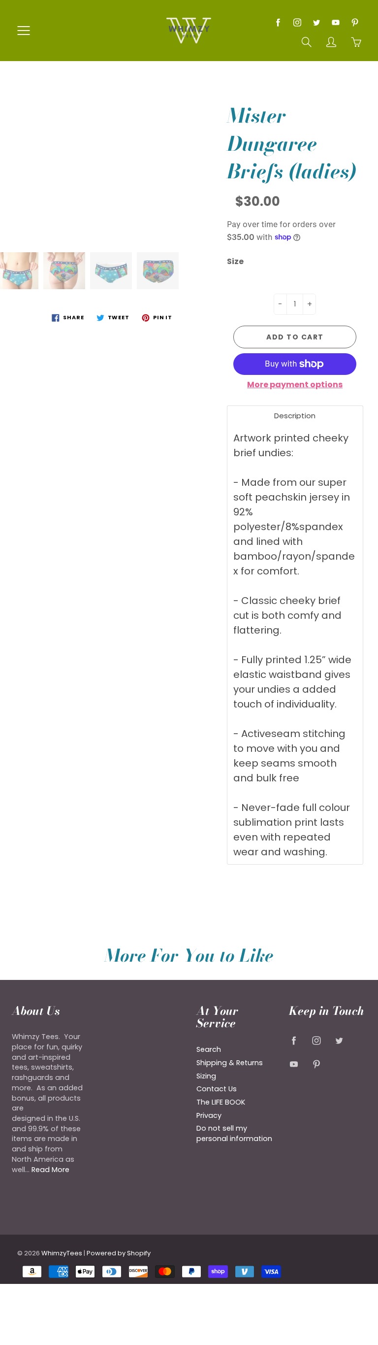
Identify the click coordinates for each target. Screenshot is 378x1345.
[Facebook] (278, 22)
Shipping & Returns (229, 1063)
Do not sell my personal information (234, 1133)
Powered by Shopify (119, 1253)
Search (208, 1049)
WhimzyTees (61, 1253)
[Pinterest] (354, 22)
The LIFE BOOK (220, 1102)
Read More (50, 1170)
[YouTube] (335, 22)
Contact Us (216, 1089)
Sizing (206, 1076)
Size (235, 261)
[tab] (295, 415)
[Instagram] (297, 22)
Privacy (208, 1115)
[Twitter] (316, 22)
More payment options (295, 384)
